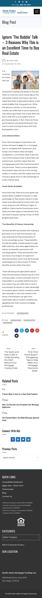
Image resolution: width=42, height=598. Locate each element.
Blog (4, 493)
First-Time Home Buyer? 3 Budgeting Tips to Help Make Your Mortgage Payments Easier (31, 360)
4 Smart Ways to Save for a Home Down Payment (20, 394)
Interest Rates (7, 323)
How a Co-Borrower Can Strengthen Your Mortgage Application (20, 405)
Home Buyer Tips (22, 313)
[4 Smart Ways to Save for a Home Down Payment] (3, 389)
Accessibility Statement (12, 482)
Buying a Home (16, 320)
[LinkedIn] (18, 439)
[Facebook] (13, 439)
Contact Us (7, 496)
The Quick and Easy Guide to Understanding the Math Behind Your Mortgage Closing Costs (11, 358)
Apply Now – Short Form (12, 486)
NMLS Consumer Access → (14, 545)
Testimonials (7, 489)
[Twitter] (23, 439)
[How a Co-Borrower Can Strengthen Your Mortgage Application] (5, 400)
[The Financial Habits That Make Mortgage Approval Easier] (4, 413)
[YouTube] (28, 439)
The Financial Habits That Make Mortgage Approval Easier (20, 419)
